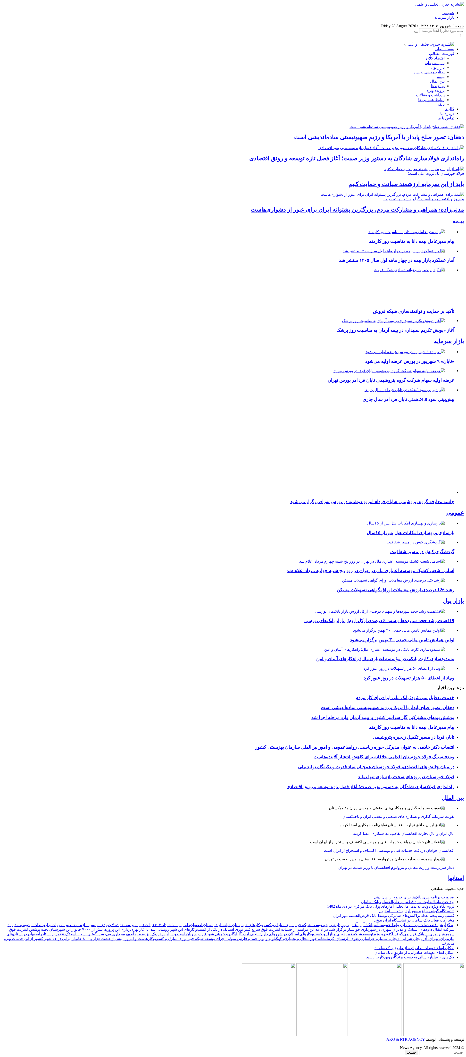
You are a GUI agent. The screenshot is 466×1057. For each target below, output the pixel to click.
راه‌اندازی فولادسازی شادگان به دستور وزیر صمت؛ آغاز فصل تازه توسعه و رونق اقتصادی (356, 158)
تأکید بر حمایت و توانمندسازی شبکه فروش (413, 311)
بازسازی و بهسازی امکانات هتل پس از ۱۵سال (410, 532)
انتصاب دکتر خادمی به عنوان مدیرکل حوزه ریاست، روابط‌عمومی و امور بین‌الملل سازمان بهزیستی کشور (354, 747)
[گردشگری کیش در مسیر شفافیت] (415, 542)
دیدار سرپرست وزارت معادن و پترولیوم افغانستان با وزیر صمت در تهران (396, 867)
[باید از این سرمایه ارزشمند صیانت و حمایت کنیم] (424, 169)
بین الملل (437, 81)
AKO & (392, 1039)
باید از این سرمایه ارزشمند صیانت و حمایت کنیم (406, 184)
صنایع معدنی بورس (429, 72)
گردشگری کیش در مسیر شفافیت (422, 551)
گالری (449, 109)
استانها (456, 878)
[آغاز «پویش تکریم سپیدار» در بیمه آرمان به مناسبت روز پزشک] (393, 321)
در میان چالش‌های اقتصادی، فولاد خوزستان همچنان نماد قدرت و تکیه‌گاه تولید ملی (376, 766)
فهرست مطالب (441, 53)
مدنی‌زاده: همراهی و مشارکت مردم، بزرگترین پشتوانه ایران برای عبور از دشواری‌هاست (357, 209)
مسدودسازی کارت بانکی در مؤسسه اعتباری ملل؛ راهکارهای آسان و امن (385, 658)
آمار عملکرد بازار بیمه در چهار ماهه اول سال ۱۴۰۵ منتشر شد (396, 260)
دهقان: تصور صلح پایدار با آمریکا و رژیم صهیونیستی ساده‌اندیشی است (379, 137)
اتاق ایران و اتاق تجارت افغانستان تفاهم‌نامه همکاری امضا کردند (403, 833)
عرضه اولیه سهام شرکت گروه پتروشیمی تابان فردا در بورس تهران (391, 380)
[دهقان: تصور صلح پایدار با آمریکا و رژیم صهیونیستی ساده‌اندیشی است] (407, 127)
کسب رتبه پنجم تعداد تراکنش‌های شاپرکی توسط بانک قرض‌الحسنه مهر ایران (393, 915)
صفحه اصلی (444, 49)
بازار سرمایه (444, 17)
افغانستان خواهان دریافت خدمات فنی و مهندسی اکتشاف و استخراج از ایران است (389, 850)
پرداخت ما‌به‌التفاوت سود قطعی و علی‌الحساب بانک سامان (407, 902)
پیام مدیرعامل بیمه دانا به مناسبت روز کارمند (411, 241)
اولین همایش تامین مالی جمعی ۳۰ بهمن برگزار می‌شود (402, 639)
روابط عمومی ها (431, 100)
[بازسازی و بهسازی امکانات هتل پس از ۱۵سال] (406, 523)
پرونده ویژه (436, 90)
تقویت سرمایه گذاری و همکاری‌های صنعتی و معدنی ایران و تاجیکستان (398, 816)
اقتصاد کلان (435, 58)
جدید (460, 889)
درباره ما (447, 113)
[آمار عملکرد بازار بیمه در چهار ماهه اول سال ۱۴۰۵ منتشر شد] (394, 251)
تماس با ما (446, 118)
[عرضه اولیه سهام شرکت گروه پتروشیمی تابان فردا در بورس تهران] (389, 371)
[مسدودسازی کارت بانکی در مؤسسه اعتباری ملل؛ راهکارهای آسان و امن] (384, 649)
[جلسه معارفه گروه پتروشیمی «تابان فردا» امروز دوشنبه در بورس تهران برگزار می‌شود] (392, 492)
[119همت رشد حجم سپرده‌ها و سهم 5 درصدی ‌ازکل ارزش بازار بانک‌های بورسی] (380, 611)
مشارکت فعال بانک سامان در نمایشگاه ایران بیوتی (414, 920)
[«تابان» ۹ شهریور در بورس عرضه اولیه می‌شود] (405, 352)
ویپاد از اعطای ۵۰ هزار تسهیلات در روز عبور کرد (409, 677)
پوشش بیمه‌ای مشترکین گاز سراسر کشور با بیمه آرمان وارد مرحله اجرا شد (382, 717)
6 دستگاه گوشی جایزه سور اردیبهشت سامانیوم (416, 911)
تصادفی (437, 889)
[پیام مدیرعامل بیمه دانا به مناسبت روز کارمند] (406, 232)
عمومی (448, 13)
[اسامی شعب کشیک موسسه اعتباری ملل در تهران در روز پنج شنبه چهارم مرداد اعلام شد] (372, 561)
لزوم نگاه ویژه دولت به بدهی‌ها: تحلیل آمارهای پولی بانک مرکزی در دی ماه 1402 (390, 906)
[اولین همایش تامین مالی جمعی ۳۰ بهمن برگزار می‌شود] (399, 630)
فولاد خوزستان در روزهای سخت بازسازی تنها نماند (406, 776)
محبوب (450, 889)
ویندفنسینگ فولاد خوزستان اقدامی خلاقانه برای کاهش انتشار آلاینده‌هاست (384, 756)
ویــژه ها (438, 86)
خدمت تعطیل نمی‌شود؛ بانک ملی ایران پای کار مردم (405, 697)
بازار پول (438, 67)
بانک (441, 104)
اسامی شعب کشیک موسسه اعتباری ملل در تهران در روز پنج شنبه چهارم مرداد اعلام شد (370, 570)
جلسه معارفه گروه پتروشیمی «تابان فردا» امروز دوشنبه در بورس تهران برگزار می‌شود (372, 501)
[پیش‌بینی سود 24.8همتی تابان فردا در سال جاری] (405, 390)
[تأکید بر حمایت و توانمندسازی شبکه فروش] (408, 270)
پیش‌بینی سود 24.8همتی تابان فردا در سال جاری (408, 399)
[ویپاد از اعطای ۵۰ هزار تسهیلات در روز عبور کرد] (404, 668)
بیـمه (441, 77)
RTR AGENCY (412, 1039)
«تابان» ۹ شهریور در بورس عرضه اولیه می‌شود (409, 361)
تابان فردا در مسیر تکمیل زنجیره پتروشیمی (413, 737)
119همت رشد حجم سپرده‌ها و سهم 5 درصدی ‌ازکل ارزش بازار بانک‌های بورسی (379, 620)
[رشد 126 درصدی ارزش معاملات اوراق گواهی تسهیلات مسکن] (393, 580)
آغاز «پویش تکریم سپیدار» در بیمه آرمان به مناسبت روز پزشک (395, 330)
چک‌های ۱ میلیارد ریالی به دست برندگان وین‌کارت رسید (410, 957)
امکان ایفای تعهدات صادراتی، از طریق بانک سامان (414, 948)
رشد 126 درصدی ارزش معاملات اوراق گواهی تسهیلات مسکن (395, 589)
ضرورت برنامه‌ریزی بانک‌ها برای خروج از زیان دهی (414, 897)
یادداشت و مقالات (430, 95)
